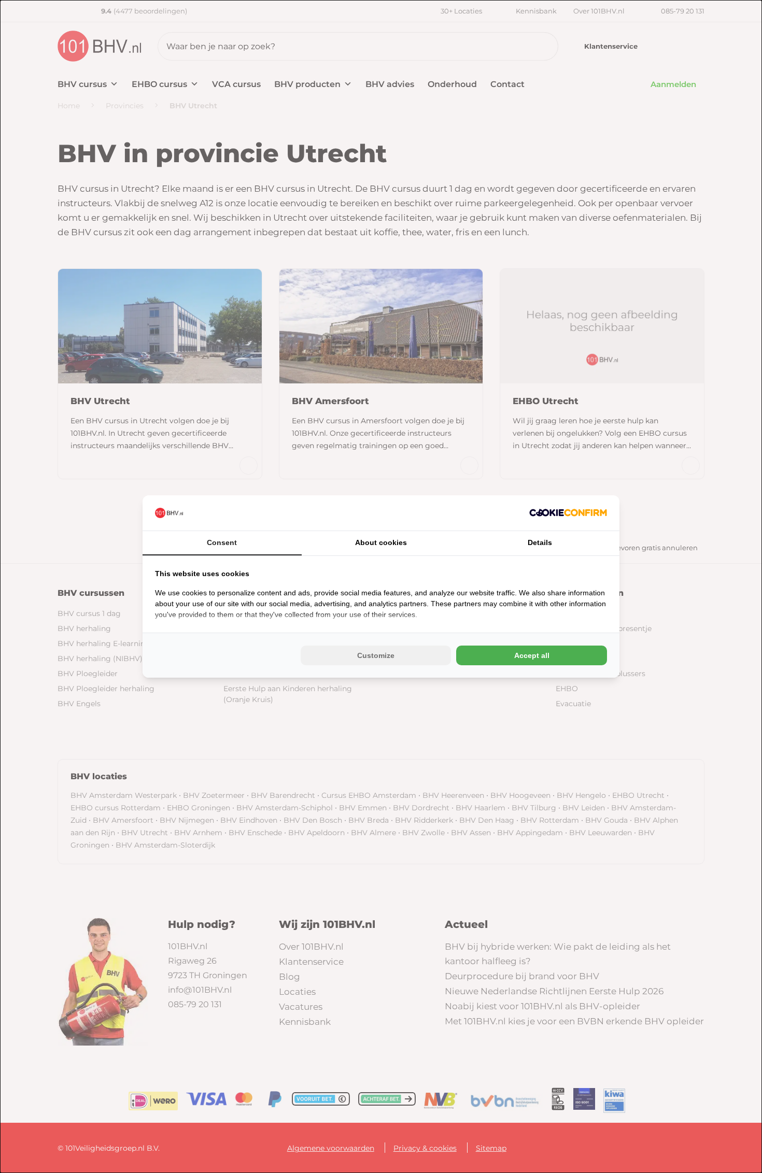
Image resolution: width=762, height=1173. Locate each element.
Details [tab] (540, 542)
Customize (375, 655)
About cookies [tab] (381, 542)
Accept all (531, 655)
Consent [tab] (222, 542)
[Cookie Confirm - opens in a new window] (568, 513)
